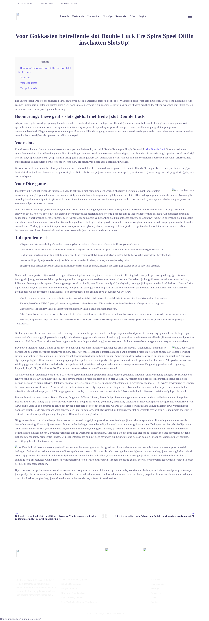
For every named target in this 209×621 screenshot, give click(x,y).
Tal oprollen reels (28, 88)
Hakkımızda (78, 16)
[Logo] (28, 16)
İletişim (142, 16)
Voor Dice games (28, 83)
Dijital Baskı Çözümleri (72, 597)
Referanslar (121, 16)
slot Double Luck (155, 149)
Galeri (133, 16)
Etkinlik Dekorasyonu (71, 584)
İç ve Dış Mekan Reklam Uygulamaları (79, 602)
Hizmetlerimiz (93, 16)
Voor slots (25, 77)
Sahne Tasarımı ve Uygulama (74, 579)
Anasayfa (64, 16)
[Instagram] (192, 4)
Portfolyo (107, 16)
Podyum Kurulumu (70, 588)
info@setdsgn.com (69, 3)
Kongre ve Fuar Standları (73, 593)
